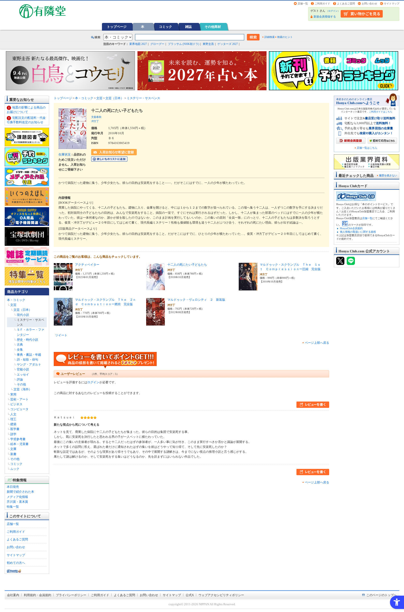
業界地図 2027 (138, 44)
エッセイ (23, 374)
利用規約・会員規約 (37, 595)
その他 (21, 384)
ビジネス (16, 404)
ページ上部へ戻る (317, 342)
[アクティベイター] (63, 288)
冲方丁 (95, 121)
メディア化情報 (17, 497)
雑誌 (188, 27)
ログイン (333, 11)
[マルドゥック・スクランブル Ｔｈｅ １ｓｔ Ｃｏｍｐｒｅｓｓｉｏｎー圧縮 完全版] (248, 288)
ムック (14, 469)
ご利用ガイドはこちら (380, 111)
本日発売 (13, 487)
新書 (13, 454)
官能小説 (23, 369)
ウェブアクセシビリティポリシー (221, 595)
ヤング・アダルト (29, 364)
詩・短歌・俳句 (27, 359)
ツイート (61, 335)
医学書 (14, 429)
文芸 (13, 305)
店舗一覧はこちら (367, 148)
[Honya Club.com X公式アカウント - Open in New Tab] (340, 263)
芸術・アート (19, 399)
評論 (20, 379)
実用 (13, 394)
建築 (13, 424)
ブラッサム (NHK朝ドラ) (183, 44)
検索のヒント (285, 37)
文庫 (13, 449)
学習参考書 (17, 439)
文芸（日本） (23, 309)
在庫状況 (64, 154)
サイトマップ (391, 3)
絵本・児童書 (19, 444)
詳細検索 (269, 37)
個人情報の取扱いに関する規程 (358, 231)
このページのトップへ (381, 595)
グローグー (157, 44)
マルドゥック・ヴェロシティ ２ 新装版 (196, 299)
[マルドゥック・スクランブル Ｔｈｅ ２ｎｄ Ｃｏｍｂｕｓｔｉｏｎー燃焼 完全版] (63, 323)
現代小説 (23, 315)
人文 (13, 414)
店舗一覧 (303, 3)
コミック (165, 27)
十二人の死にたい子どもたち (187, 264)
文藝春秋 (96, 117)
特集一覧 (13, 506)
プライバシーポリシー (71, 595)
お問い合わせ (369, 3)
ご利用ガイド (322, 3)
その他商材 (213, 27)
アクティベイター (87, 264)
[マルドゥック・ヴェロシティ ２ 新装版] (155, 323)
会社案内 (13, 595)
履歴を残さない (388, 175)
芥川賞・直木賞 (17, 501)
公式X (190, 595)
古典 (20, 344)
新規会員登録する (325, 16)
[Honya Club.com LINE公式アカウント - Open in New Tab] (351, 263)
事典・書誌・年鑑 (29, 354)
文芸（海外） (23, 389)
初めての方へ (16, 563)
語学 (13, 434)
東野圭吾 (208, 44)
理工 (13, 419)
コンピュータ (19, 409)
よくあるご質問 (346, 3)
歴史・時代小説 (27, 339)
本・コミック (16, 300)
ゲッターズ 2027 (227, 44)
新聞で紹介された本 (20, 491)
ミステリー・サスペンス (143, 98)
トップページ (116, 27)
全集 (20, 349)
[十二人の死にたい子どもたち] (155, 288)
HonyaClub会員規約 (351, 228)
